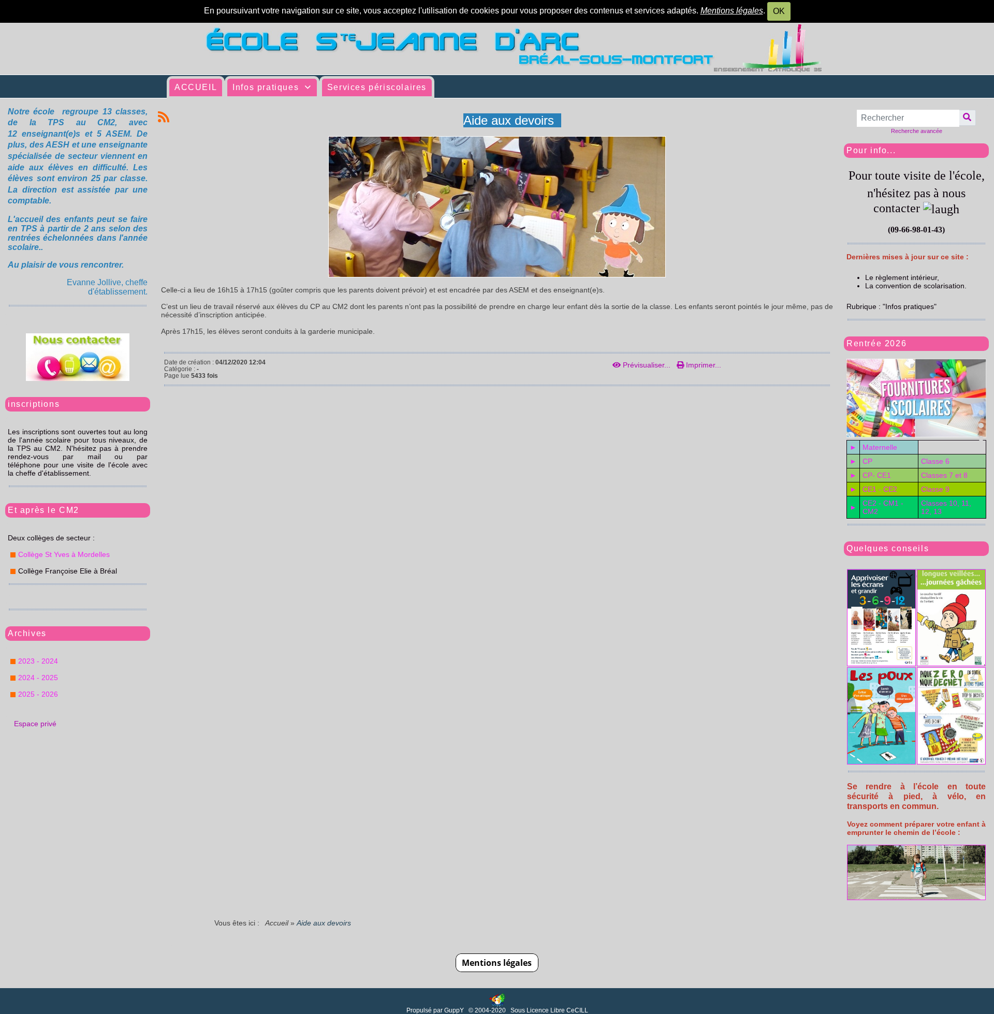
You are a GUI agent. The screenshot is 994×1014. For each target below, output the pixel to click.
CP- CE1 (877, 475)
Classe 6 (935, 461)
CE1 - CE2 (880, 489)
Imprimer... (702, 365)
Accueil (277, 923)
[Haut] (981, 412)
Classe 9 (935, 489)
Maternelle (880, 447)
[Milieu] (981, 425)
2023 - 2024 (38, 661)
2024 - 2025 (38, 677)
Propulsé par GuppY (435, 1010)
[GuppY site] (497, 1000)
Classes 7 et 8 (944, 475)
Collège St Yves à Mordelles (64, 554)
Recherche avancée (916, 131)
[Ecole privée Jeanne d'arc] (497, 48)
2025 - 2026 (38, 694)
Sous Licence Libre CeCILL (550, 1010)
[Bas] (981, 438)
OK (779, 11)
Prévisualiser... (647, 365)
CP (867, 461)
